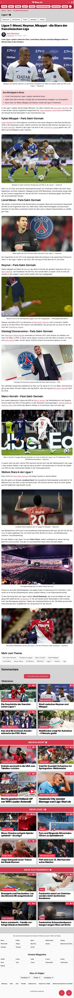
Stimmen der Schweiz (67, 943)
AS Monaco (24, 599)
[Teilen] (62, 993)
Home (3, 10)
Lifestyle (3, 947)
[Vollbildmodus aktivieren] (70, 315)
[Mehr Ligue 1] (37, 809)
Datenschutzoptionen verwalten (63, 983)
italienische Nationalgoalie (14, 335)
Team (11, 983)
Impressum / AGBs (44, 983)
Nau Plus (33, 943)
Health (3, 959)
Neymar (27, 269)
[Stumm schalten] (6, 315)
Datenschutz (32, 983)
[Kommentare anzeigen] (69, 993)
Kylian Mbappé (45, 110)
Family (62, 959)
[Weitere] (70, 6)
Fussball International (20, 10)
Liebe (32, 959)
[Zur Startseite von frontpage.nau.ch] (37, 2)
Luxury (48, 959)
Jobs (17, 983)
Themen (18, 947)
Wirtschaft (4, 943)
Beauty (3, 965)
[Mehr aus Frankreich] (37, 869)
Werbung (4, 983)
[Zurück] (1, 2)
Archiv (33, 947)
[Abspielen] (3, 315)
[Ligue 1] (37, 14)
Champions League (51, 127)
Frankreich (10, 35)
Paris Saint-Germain (61, 108)
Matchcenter (49, 940)
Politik (18, 940)
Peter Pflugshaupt (13, 33)
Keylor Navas (9, 340)
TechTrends (64, 962)
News (2, 940)
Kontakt (23, 983)
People (62, 940)
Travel (32, 962)
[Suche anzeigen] (69, 2)
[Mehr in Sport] (37, 742)
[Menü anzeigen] (72, 2)
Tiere (17, 962)
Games (48, 943)
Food (2, 962)
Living (17, 959)
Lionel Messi (56, 110)
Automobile (49, 962)
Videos (18, 943)
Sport (9, 10)
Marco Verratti (39, 400)
